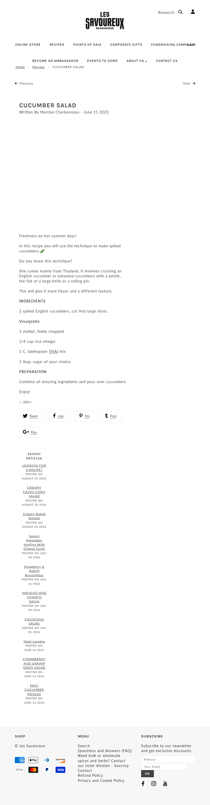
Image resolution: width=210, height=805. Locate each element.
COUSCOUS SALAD (34, 621)
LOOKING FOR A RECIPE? (34, 467)
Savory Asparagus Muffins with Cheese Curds (34, 542)
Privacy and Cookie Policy (101, 780)
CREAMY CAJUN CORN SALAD (34, 492)
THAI (53, 351)
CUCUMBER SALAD (47, 105)
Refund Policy (90, 775)
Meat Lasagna (34, 641)
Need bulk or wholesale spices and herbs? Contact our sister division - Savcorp (103, 760)
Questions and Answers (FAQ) (105, 751)
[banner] (105, 20)
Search (84, 746)
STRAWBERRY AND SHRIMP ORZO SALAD (34, 663)
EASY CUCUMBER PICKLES (34, 690)
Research (167, 12)
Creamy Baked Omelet (34, 516)
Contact (85, 770)
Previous (26, 83)
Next (187, 83)
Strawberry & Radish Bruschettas (34, 571)
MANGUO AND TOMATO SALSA (34, 597)
